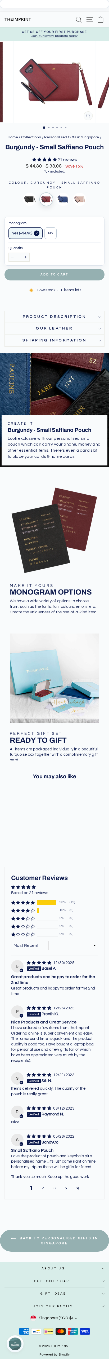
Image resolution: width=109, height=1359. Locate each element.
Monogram (17, 223)
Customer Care (53, 1281)
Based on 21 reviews (29, 893)
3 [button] (54, 1188)
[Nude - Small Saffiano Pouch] (79, 199)
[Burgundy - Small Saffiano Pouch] (46, 199)
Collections (31, 137)
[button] (45, 160)
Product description (55, 317)
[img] (39, 963)
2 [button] (43, 1188)
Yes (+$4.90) (22, 233)
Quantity (15, 248)
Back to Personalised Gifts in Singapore (58, 1241)
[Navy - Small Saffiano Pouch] (63, 199)
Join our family (53, 1306)
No (50, 233)
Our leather (54, 328)
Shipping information (54, 340)
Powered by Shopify (54, 1354)
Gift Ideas (53, 1293)
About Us (53, 1268)
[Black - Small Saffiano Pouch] (29, 199)
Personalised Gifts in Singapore (71, 137)
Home (13, 137)
